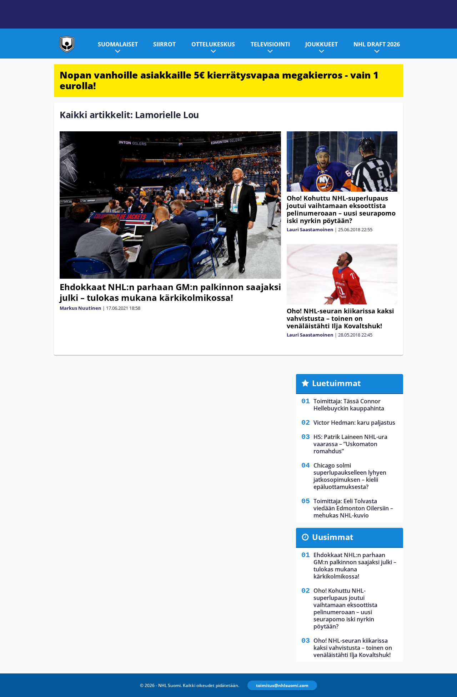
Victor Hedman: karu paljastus (354, 422)
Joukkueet (321, 44)
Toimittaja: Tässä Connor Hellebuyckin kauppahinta (348, 404)
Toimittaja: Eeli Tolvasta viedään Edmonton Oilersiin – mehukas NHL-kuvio (353, 508)
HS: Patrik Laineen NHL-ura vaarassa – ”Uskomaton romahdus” (350, 444)
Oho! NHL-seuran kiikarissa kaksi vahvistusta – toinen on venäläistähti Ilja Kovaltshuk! (340, 318)
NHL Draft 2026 (376, 44)
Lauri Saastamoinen (310, 229)
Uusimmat (332, 536)
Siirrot (164, 44)
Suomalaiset (118, 44)
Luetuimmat (336, 383)
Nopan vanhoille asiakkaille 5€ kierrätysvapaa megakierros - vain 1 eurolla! (219, 80)
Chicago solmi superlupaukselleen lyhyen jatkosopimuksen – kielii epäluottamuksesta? (349, 476)
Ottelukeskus (213, 44)
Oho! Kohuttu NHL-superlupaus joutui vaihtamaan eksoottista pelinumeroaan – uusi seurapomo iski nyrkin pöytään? (341, 209)
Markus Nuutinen (80, 308)
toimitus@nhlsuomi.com (282, 685)
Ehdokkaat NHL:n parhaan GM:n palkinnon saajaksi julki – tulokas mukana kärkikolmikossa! (170, 292)
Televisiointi (270, 44)
